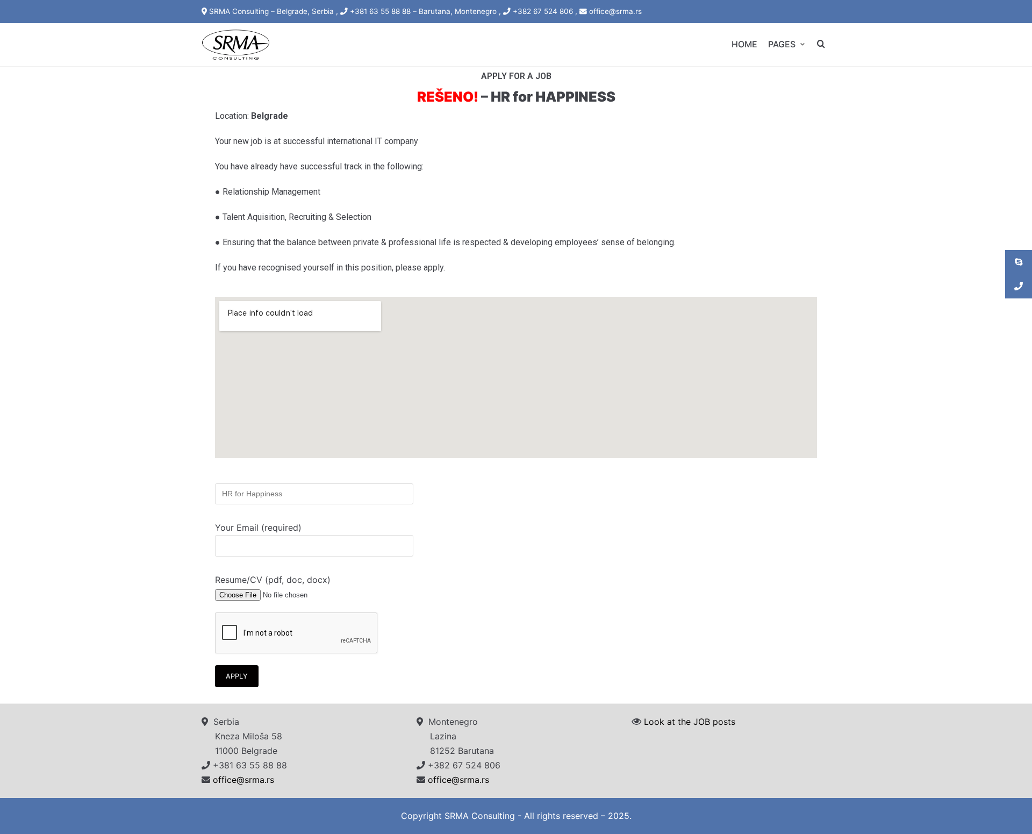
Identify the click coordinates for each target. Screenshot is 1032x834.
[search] (821, 44)
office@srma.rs (243, 779)
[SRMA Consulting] (236, 44)
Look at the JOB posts (689, 721)
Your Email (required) (258, 527)
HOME (744, 44)
